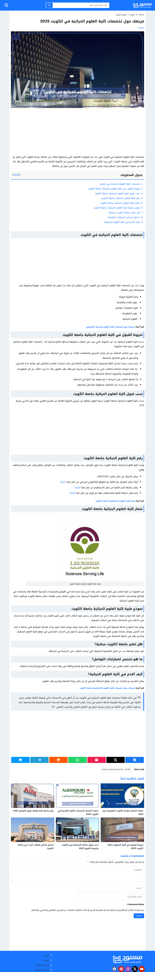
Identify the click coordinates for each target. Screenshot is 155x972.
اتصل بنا (46, 960)
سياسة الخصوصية (41, 970)
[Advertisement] (77, 132)
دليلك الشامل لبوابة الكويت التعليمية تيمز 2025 (123, 812)
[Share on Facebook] (134, 760)
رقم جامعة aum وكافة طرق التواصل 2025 (33, 811)
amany (141, 28)
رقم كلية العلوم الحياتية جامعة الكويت (122, 198)
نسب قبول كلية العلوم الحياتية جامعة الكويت (119, 193)
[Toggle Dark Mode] (6, 5)
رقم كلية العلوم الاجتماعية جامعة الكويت (115, 501)
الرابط (63, 482)
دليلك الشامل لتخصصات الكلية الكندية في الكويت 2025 (78, 812)
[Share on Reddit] (58, 760)
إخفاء (16, 174)
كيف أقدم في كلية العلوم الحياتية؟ (123, 222)
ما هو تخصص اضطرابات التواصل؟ (125, 217)
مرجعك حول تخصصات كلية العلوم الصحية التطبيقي (110, 327)
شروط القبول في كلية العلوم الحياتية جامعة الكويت (115, 188)
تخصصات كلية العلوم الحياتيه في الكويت (121, 184)
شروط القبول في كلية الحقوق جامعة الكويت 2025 (125, 846)
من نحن (46, 955)
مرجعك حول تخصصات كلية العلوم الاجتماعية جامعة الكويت (107, 688)
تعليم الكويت (121, 15)
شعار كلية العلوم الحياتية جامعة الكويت (121, 203)
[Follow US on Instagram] (128, 969)
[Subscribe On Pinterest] (121, 969)
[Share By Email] (96, 760)
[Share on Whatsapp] (77, 760)
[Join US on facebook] (114, 969)
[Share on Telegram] (39, 760)
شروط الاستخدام (42, 965)
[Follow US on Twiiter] (135, 969)
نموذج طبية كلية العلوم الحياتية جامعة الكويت (118, 208)
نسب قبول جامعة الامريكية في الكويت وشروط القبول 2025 (80, 846)
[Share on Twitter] (115, 760)
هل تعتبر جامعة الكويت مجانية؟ (125, 212)
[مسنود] (127, 959)
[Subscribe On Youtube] (142, 969)
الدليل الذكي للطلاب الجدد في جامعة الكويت (36, 846)
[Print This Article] (20, 760)
